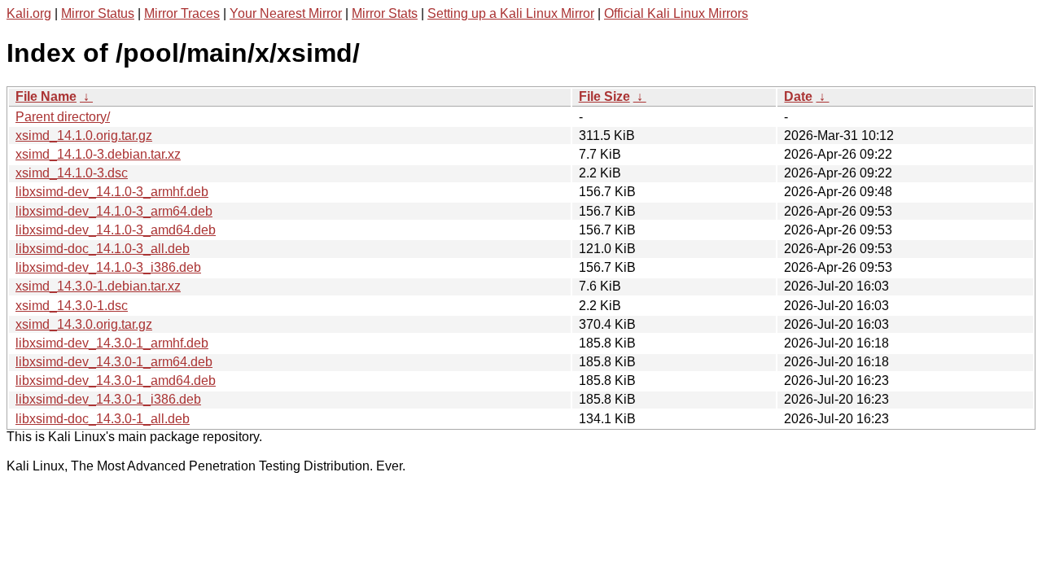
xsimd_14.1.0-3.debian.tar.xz (98, 154)
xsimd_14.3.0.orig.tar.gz (83, 324)
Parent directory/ (62, 117)
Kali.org (29, 13)
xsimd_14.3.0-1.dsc (71, 306)
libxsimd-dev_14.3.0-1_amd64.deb (115, 380)
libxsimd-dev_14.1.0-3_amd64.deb (115, 230)
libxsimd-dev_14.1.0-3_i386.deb (108, 267)
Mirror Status (97, 13)
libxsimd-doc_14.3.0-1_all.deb (102, 419)
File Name (46, 96)
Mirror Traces (182, 13)
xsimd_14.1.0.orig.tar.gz (83, 135)
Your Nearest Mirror (286, 13)
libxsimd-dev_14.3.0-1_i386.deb (108, 399)
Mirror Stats (385, 13)
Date (798, 96)
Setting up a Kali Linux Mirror (510, 13)
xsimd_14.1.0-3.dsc (71, 173)
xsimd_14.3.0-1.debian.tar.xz (98, 286)
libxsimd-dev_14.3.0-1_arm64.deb (113, 362)
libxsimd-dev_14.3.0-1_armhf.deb (111, 343)
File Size (604, 96)
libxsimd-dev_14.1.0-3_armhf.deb (111, 192)
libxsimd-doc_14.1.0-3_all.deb (102, 249)
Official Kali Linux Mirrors (676, 13)
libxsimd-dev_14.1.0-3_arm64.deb (113, 211)
